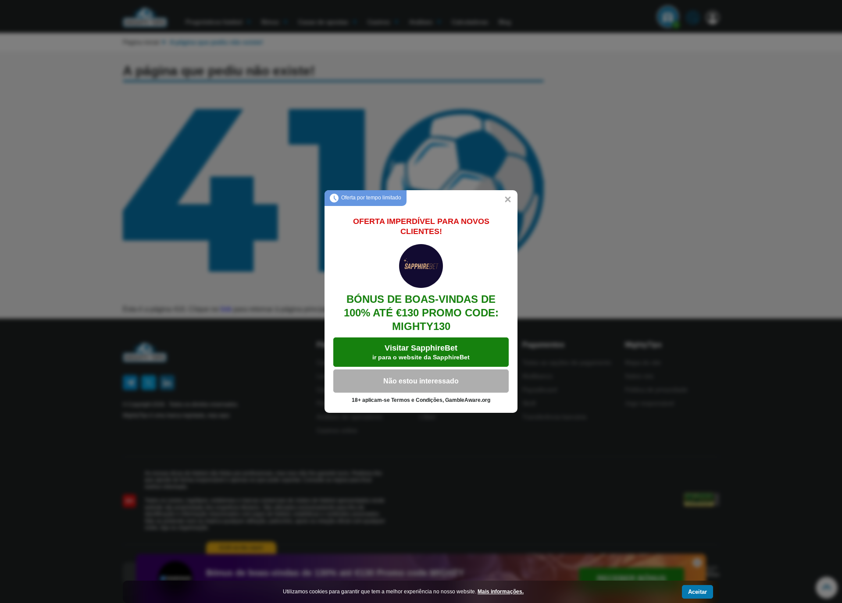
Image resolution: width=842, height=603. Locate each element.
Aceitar (697, 592)
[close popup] (507, 199)
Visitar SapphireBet (421, 352)
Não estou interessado (421, 381)
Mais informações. (501, 592)
